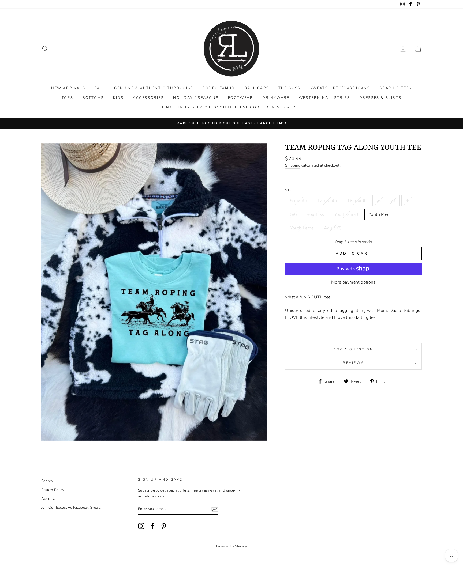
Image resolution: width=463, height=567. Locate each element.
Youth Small (346, 214)
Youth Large (301, 228)
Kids (118, 97)
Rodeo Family (218, 88)
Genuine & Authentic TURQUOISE (153, 88)
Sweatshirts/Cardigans (340, 88)
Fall (100, 88)
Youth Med (379, 214)
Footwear (240, 97)
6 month (298, 200)
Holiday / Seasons (196, 97)
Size (290, 190)
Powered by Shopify (231, 546)
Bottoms (93, 97)
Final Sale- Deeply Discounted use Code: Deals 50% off (231, 107)
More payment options (353, 282)
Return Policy (52, 489)
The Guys (289, 88)
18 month (357, 200)
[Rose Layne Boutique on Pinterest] (163, 526)
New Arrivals (68, 88)
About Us (49, 498)
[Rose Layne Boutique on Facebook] (152, 526)
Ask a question (353, 349)
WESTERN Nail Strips (324, 97)
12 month (327, 200)
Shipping (292, 165)
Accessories (148, 97)
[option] (231, 123)
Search (47, 480)
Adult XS (333, 228)
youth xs (315, 214)
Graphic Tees (395, 88)
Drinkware (275, 97)
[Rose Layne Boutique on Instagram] (141, 526)
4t (408, 200)
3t (393, 200)
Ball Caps (256, 88)
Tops (67, 97)
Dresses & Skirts (380, 97)
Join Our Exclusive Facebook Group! (71, 507)
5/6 (293, 214)
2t (379, 200)
